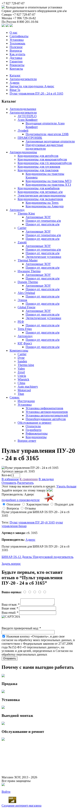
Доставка (16, 58)
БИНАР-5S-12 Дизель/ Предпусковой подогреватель (37, 557)
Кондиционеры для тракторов (38, 170)
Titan (21, 393)
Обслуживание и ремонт (34, 422)
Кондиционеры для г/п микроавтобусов (45, 163)
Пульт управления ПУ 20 (27, 522)
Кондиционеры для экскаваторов (40, 199)
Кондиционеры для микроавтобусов (42, 159)
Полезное (16, 47)
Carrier (22, 228)
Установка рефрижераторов (44, 408)
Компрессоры (19, 350)
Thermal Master (28, 260)
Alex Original (26, 293)
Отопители (33, 426)
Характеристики (37, 504)
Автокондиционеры (23, 152)
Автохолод (17, 210)
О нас (13, 32)
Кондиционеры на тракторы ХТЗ (48, 184)
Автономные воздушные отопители (50, 141)
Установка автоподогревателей (47, 415)
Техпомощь (17, 43)
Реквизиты (17, 65)
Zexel (21, 372)
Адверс (15, 82)
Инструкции (26, 401)
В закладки (46, 479)
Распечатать (25, 482)
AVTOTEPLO (27, 116)
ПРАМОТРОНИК (30, 137)
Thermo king (26, 365)
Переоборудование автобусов (46, 419)
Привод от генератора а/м (43, 220)
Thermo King (26, 213)
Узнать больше (66, 486)
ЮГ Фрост (25, 343)
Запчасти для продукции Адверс (32, 86)
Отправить (9, 482)
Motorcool (24, 390)
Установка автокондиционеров (47, 412)
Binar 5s (15, 90)
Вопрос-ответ (27, 440)
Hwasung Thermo (29, 271)
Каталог (15, 75)
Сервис (15, 397)
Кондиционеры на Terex (42, 202)
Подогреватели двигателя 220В (47, 134)
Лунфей (23, 130)
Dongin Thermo (28, 282)
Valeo (21, 368)
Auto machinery (28, 386)
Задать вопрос (11, 563)
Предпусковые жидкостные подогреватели (44, 146)
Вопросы (16, 50)
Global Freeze (26, 307)
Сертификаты (19, 36)
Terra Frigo (25, 329)
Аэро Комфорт (28, 119)
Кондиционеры (36, 437)
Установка (17, 39)
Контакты (16, 68)
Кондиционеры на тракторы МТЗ (48, 181)
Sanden (22, 361)
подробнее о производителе (21, 500)
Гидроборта (33, 430)
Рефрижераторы (37, 433)
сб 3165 (50, 522)
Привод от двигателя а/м (42, 224)
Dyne (21, 357)
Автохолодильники (23, 109)
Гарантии (16, 61)
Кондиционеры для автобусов (38, 155)
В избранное (10, 479)
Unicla (22, 375)
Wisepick (23, 379)
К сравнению (29, 479)
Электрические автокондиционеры (42, 195)
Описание (13, 504)
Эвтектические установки (43, 256)
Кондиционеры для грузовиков (39, 166)
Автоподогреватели (23, 79)
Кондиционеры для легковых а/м (40, 192)
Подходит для (64, 504)
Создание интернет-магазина (21, 805)
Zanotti (22, 242)
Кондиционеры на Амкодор (45, 206)
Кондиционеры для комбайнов (39, 188)
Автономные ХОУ (38, 217)
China (21, 383)
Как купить (17, 54)
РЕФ (21, 321)
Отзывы (30, 508)
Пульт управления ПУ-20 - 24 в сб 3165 (36, 93)
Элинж (22, 300)
